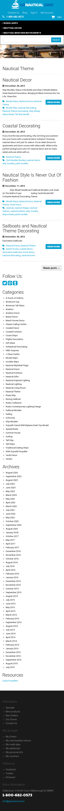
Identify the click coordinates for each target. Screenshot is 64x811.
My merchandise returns (18, 740)
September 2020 (13, 525)
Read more (53, 102)
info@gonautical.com (13, 801)
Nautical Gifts (12, 376)
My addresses (13, 748)
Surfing (9, 436)
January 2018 (12, 532)
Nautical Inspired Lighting (18, 380)
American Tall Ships (15, 305)
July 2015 (10, 600)
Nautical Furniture (14, 373)
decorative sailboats (12, 252)
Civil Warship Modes (15, 160)
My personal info (14, 752)
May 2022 (10, 517)
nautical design (21, 208)
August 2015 (12, 596)
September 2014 (13, 622)
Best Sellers (12, 715)
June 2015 (10, 603)
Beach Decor (12, 317)
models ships (12, 361)
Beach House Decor (15, 320)
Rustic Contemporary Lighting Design (23, 406)
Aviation (9, 309)
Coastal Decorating (21, 126)
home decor (28, 252)
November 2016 (13, 555)
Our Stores (11, 719)
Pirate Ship (11, 395)
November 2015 (13, 585)
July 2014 (10, 630)
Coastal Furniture (14, 331)
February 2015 (12, 618)
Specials (10, 707)
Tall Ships (10, 444)
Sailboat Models (13, 410)
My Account (47, 12)
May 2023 (10, 499)
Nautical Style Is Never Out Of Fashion (31, 177)
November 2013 (13, 656)
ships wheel (8, 114)
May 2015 (10, 607)
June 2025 (10, 487)
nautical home (28, 255)
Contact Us (13, 12)
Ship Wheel (34, 111)
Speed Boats (12, 429)
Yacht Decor (15, 204)
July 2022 (10, 510)
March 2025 (11, 495)
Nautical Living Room (16, 388)
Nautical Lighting (14, 384)
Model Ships (12, 101)
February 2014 (12, 645)
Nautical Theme (13, 157)
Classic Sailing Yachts (16, 324)
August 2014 (12, 626)
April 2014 (10, 637)
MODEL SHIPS (10, 23)
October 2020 (12, 521)
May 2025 (10, 491)
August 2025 (12, 480)
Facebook (11, 769)
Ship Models (12, 421)
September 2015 (13, 592)
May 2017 (10, 540)
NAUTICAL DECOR (12, 28)
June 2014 (10, 633)
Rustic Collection (14, 403)
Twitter (9, 773)
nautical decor (33, 160)
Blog (24, 12)
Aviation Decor (13, 313)
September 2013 (13, 660)
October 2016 (12, 558)
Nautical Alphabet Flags (17, 365)
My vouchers (12, 756)
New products (13, 711)
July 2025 (10, 484)
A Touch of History (14, 298)
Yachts (9, 459)
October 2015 (12, 588)
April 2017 (10, 544)
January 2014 (12, 648)
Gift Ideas (10, 343)
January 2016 (12, 577)
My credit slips (13, 744)
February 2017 (12, 547)
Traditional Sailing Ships (17, 448)
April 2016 (10, 570)
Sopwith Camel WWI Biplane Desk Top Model (27, 425)
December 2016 (13, 551)
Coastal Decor (12, 328)
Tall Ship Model (22, 114)
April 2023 (10, 502)
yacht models (21, 163)
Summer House (13, 433)
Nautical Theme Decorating (15, 111)
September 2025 (13, 476)
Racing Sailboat (13, 399)
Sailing (9, 414)
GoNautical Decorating (16, 346)
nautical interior (18, 211)
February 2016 (12, 573)
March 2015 (11, 615)
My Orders (11, 736)
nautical (9, 208)
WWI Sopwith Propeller (16, 451)
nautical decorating (27, 108)
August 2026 (12, 472)
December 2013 (13, 652)
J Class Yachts (13, 354)
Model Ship (11, 108)
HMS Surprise (12, 350)
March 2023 (11, 506)
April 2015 (10, 611)
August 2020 (12, 529)
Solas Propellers (10, 681)
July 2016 (10, 566)
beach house (12, 249)
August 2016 (12, 562)
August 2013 (12, 663)
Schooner (10, 418)
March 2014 (11, 641)
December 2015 (13, 581)
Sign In (34, 12)
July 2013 (10, 667)
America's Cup (12, 302)
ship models (8, 163)
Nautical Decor (17, 80)
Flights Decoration (14, 339)
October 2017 (12, 536)
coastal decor (25, 249)
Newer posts (51, 268)
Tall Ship (10, 440)
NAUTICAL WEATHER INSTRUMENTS (22, 32)
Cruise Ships (12, 335)
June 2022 (10, 514)
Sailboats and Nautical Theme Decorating (24, 228)
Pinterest (10, 777)
